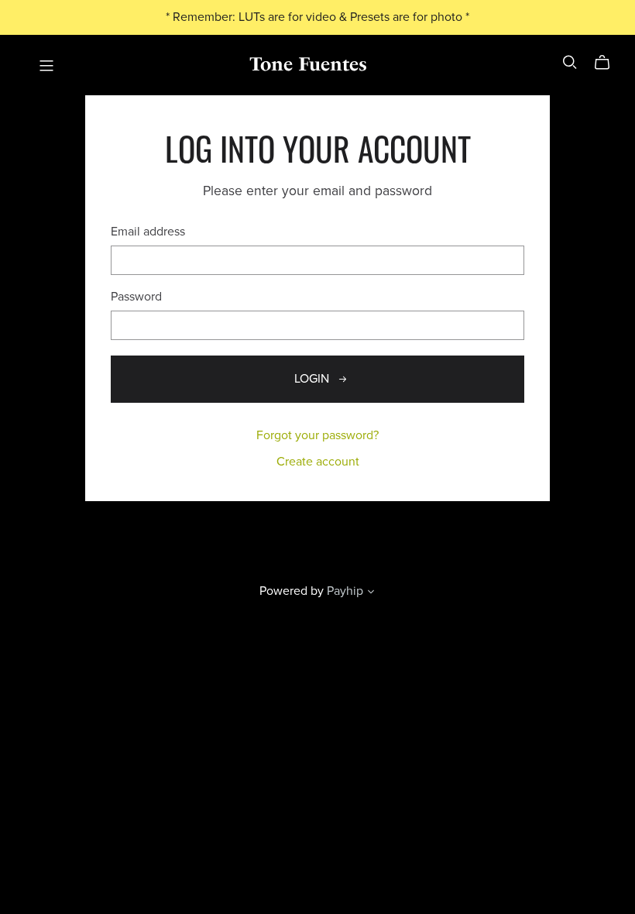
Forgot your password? (317, 435)
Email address (148, 232)
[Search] (570, 62)
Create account (317, 461)
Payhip (345, 591)
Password (136, 297)
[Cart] (608, 62)
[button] (371, 593)
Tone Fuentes (308, 64)
